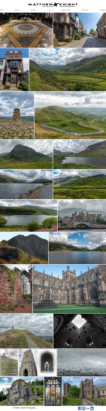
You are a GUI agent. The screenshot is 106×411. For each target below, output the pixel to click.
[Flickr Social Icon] (88, 408)
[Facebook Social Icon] (79, 408)
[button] (85, 10)
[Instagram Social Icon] (83, 408)
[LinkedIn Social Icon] (92, 408)
